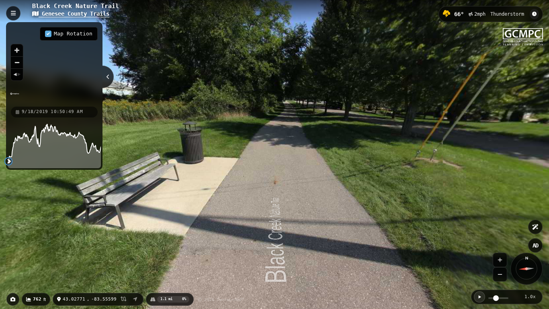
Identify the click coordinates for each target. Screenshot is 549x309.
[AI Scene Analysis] (535, 227)
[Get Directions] (135, 299)
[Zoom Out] (500, 274)
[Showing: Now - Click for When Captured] (534, 14)
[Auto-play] (479, 297)
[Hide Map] (108, 77)
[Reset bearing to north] (17, 74)
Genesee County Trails (74, 13)
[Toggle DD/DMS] (124, 299)
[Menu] (13, 13)
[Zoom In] (500, 260)
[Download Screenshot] (12, 299)
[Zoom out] (17, 62)
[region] (54, 64)
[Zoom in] (17, 50)
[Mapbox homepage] (14, 97)
